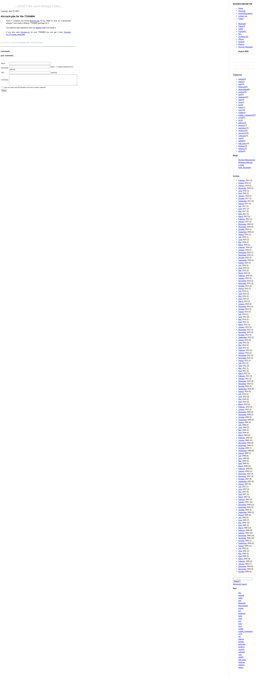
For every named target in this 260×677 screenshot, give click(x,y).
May (240, 211)
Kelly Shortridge (244, 168)
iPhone (241, 39)
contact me (242, 16)
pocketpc (242, 128)
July (240, 206)
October (241, 198)
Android (241, 42)
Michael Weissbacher (246, 160)
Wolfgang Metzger (245, 162)
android (241, 79)
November (242, 188)
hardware (241, 97)
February (241, 180)
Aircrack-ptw (35, 21)
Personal (241, 11)
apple (240, 82)
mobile (240, 113)
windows (241, 146)
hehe (240, 100)
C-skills (241, 165)
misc (240, 110)
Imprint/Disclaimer (245, 13)
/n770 (7, 42)
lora (239, 105)
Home (240, 8)
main (240, 107)
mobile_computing (245, 115)
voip (240, 138)
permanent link (24, 42)
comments (14, 42)
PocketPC (242, 31)
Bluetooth (242, 24)
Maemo (241, 44)
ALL (239, 593)
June (240, 191)
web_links (242, 143)
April (240, 193)
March (240, 216)
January (241, 186)
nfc (239, 120)
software (241, 136)
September (242, 201)
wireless (241, 149)
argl (239, 84)
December (242, 224)
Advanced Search (240, 584)
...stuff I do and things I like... (39, 6)
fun (239, 95)
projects (241, 131)
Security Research (245, 47)
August (241, 183)
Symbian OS (243, 37)
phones (241, 125)
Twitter (240, 19)
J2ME (240, 29)
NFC (240, 34)
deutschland (243, 89)
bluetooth (242, 87)
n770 (240, 118)
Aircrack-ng (25, 32)
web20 (240, 141)
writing (240, 151)
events (241, 92)
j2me (240, 102)
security (241, 133)
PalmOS (241, 26)
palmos (241, 123)
